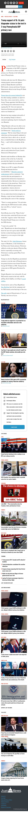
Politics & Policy (8, 16)
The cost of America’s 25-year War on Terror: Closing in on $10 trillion (13, 754)
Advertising (3, 805)
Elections (15, 16)
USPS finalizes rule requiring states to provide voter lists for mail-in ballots (13, 478)
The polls (4, 293)
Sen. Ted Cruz (5, 287)
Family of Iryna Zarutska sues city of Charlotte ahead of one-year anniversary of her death (13, 678)
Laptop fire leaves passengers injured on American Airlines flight (12, 579)
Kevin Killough (7, 383)
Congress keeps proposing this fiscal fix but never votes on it (13, 570)
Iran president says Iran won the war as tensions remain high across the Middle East (13, 528)
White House (3, 533)
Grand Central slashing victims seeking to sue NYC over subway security (13, 455)
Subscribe (21, 3)
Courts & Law (4, 660)
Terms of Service (5, 801)
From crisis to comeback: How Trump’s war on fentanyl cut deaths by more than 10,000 (13, 551)
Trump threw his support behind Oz (11, 95)
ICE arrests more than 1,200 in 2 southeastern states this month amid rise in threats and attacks (13, 703)
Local (2, 436)
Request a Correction (6, 807)
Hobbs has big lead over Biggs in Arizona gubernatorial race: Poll (12, 574)
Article (4, 59)
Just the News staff (8, 355)
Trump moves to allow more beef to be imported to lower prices (13, 655)
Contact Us (3, 803)
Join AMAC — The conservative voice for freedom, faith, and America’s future (11, 505)
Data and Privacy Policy (6, 800)
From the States (4, 683)
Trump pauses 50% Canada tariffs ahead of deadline (13, 561)
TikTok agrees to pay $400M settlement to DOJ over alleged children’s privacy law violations (13, 609)
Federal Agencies (4, 460)
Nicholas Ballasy (7, 47)
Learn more (14, 427)
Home (2, 16)
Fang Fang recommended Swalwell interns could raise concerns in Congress (13, 734)
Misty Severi (6, 326)
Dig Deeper (12, 59)
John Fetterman (17, 241)
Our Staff (3, 798)
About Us (3, 796)
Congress (3, 509)
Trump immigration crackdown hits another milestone (13, 565)
